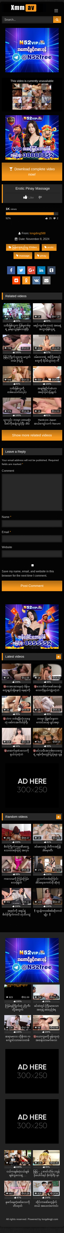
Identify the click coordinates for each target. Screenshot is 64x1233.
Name (6, 516)
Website (7, 547)
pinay (43, 255)
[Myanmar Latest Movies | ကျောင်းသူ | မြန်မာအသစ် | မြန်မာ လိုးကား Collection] (26, 8)
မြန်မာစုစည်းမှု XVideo (24, 247)
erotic (50, 247)
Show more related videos (32, 435)
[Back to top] (53, 1222)
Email (6, 532)
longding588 (38, 233)
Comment (8, 470)
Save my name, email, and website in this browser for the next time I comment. (28, 573)
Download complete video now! (34, 171)
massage (24, 255)
